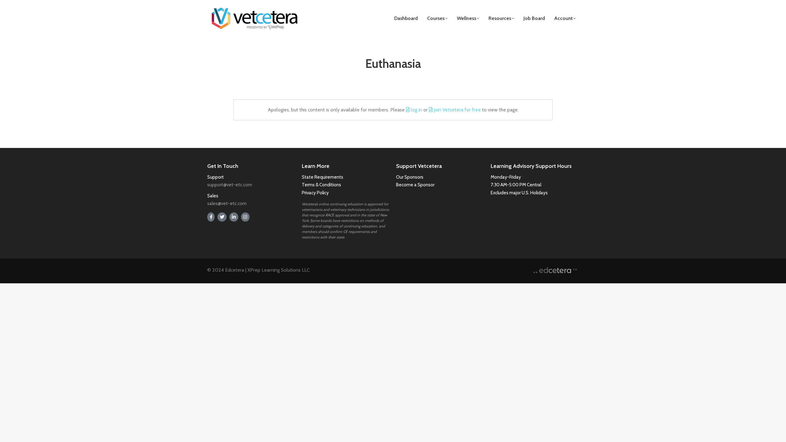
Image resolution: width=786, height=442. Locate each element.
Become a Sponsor (415, 185)
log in (416, 110)
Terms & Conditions (322, 185)
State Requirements (322, 177)
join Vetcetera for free (457, 110)
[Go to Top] (777, 433)
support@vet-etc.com (229, 185)
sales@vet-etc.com (227, 203)
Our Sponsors (409, 177)
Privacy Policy (315, 193)
